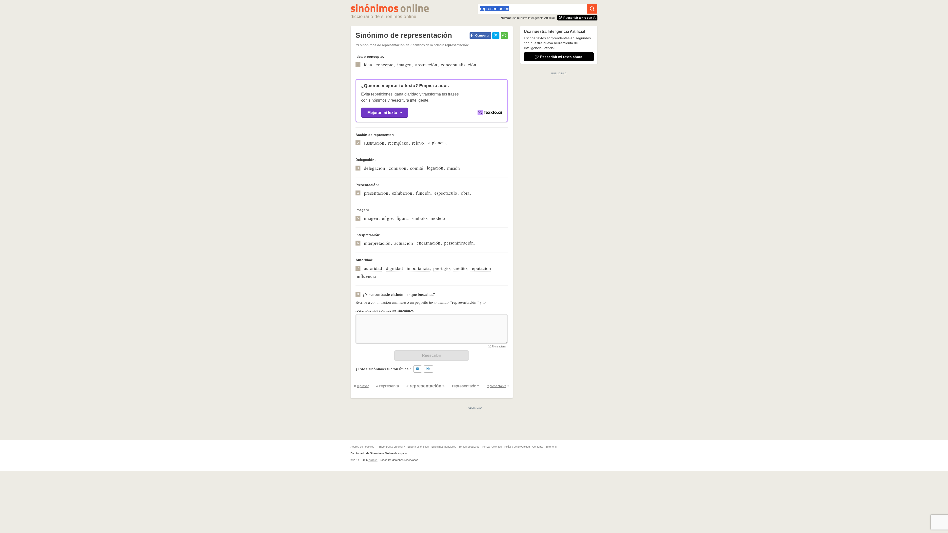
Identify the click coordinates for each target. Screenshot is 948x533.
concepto (385, 64)
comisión (397, 168)
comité (416, 168)
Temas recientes (492, 446)
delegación (374, 168)
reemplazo (398, 143)
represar (363, 386)
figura (402, 218)
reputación (481, 268)
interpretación (377, 243)
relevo (418, 143)
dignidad (394, 268)
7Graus (372, 459)
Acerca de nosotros (362, 446)
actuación (403, 243)
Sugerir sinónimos (418, 446)
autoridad (373, 268)
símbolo (419, 218)
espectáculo (445, 193)
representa (389, 386)
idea (368, 64)
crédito (460, 268)
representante (496, 386)
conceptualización (458, 64)
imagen (404, 64)
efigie (387, 218)
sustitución (374, 143)
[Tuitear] (495, 35)
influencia (366, 276)
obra (465, 193)
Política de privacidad (517, 446)
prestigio (441, 268)
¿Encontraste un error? (391, 446)
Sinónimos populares (443, 446)
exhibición (402, 193)
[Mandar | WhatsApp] (504, 35)
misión (453, 168)
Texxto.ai (551, 446)
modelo (438, 218)
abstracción (426, 64)
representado (464, 386)
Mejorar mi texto (382, 113)
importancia (418, 268)
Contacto (537, 446)
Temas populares (469, 446)
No (428, 369)
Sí (417, 369)
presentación (376, 193)
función (423, 193)
